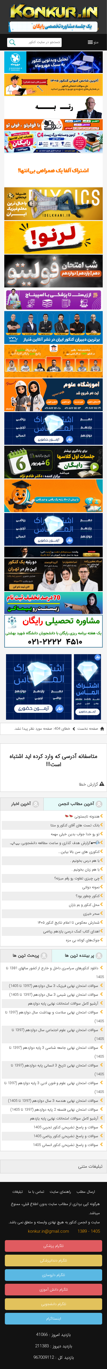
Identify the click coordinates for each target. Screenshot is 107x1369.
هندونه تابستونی (86, 817)
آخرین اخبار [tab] (21, 803)
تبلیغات (17, 1192)
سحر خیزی (91, 914)
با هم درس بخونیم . (85, 861)
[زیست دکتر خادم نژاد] (53, 142)
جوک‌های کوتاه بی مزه (83, 940)
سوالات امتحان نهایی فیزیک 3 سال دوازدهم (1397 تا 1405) (53, 986)
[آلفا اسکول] (53, 170)
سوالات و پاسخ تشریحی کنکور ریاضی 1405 (65, 1136)
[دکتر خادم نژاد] (53, 462)
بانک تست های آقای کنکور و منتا (75, 825)
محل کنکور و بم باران (84, 905)
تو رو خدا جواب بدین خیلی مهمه (75, 834)
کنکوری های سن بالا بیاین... (79, 852)
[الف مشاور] (53, 495)
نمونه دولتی (91, 887)
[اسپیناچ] (53, 299)
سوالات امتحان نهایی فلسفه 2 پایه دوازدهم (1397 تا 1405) (54, 1110)
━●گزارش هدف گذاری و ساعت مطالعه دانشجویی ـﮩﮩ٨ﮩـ (52, 843)
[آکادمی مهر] (53, 361)
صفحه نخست (87, 729)
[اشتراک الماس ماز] (53, 428)
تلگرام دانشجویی (53, 1304)
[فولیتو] (53, 124)
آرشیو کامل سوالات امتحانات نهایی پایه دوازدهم (63, 1004)
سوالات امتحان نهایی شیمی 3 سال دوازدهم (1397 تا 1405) (53, 995)
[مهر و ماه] (53, 62)
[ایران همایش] (53, 631)
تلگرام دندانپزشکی (53, 1260)
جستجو (12, 42)
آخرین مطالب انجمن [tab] (77, 803)
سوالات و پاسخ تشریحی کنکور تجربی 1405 (65, 1127)
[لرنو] (53, 237)
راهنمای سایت (60, 1192)
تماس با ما (36, 1192)
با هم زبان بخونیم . (86, 870)
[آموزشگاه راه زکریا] (53, 552)
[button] (96, 42)
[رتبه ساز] (53, 108)
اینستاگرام (53, 1319)
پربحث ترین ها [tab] (27, 955)
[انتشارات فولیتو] (53, 271)
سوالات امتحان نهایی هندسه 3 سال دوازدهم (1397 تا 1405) (53, 1101)
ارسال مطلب (85, 1192)
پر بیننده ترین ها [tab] (80, 955)
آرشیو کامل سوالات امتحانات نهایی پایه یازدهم (64, 1118)
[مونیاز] (53, 327)
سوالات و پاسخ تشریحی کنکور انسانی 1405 (65, 1145)
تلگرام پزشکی (53, 1246)
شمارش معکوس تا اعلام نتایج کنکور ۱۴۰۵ (69, 923)
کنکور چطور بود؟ (88, 896)
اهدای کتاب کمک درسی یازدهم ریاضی (71, 931)
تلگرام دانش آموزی (53, 1290)
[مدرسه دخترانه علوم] (53, 394)
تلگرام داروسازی (53, 1275)
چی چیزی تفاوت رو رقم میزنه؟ (77, 878)
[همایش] (53, 574)
